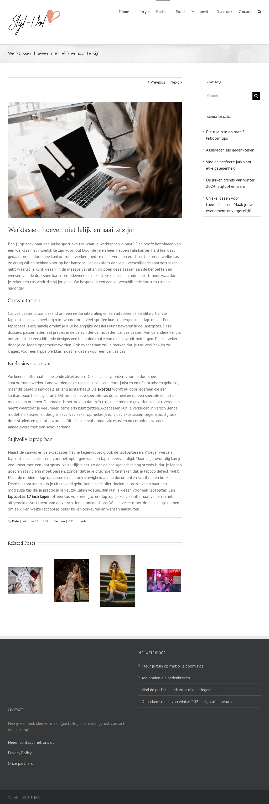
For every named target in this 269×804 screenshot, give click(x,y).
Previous (157, 82)
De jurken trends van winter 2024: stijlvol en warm (187, 701)
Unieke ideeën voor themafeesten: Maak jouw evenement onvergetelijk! (229, 204)
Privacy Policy (20, 752)
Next (174, 82)
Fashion (59, 521)
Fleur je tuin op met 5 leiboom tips (172, 666)
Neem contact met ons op (31, 742)
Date (15, 521)
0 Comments (77, 521)
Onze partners (20, 763)
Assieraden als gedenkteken (230, 150)
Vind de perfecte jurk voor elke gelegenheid (180, 689)
